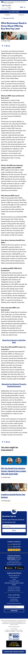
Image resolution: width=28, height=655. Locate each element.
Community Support (14, 581)
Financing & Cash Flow (8, 18)
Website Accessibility (10, 631)
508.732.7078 (16, 547)
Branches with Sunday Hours (14, 562)
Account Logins (14, 11)
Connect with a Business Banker (14, 651)
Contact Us (21, 14)
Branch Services (14, 577)
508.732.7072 (17, 544)
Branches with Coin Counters (14, 564)
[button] (23, 7)
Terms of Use (19, 631)
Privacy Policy (14, 628)
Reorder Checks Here (14, 561)
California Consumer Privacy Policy (14, 630)
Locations (7, 14)
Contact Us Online (14, 601)
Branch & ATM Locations (14, 597)
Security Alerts (14, 599)
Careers (14, 579)
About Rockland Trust (14, 575)
